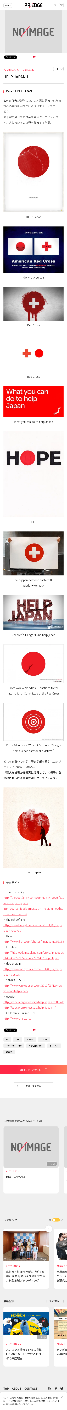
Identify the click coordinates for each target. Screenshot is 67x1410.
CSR (17, 1039)
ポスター (30, 1039)
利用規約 (16, 1404)
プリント (44, 1039)
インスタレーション (14, 1045)
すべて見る (54, 1301)
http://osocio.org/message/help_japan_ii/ (29, 1007)
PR (7, 1039)
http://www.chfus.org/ (17, 1018)
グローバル (54, 1045)
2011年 (9, 1052)
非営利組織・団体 (36, 1045)
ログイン (7, 5)
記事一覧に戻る (33, 1085)
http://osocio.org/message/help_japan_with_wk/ (34, 1002)
